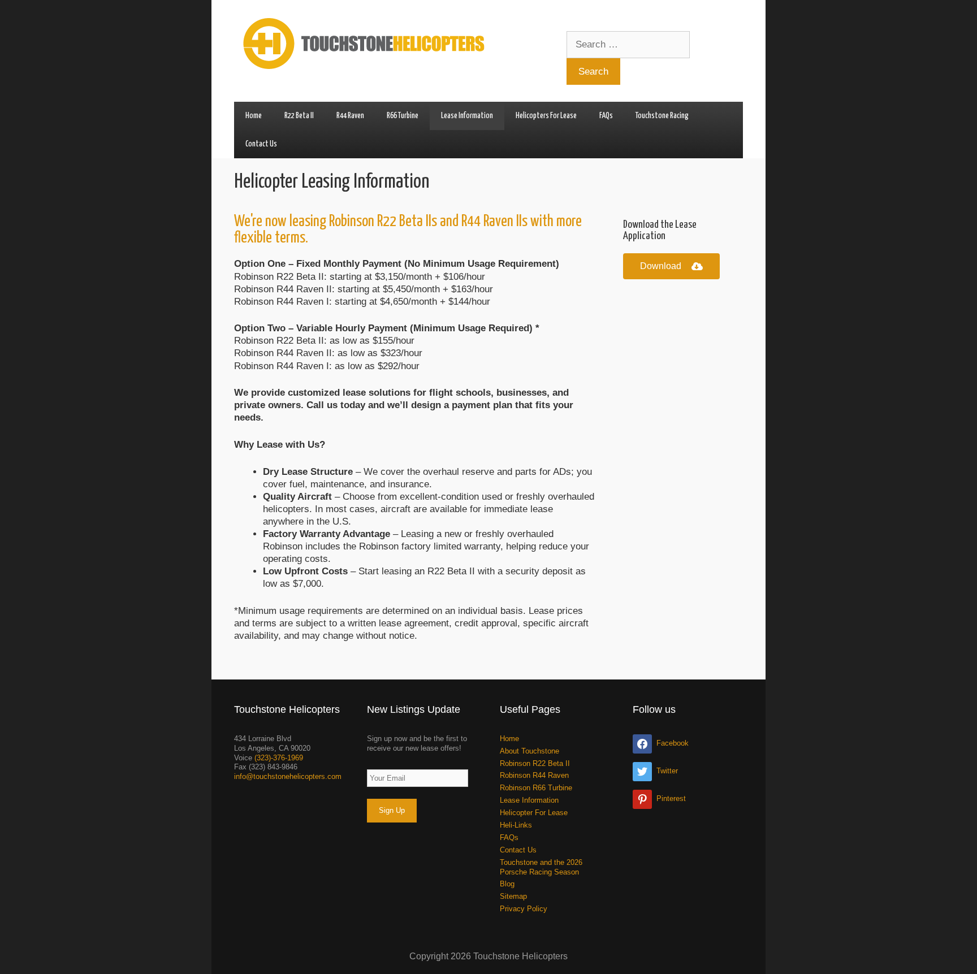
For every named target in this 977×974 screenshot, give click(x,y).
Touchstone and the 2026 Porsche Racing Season (541, 867)
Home (253, 116)
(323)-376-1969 (278, 758)
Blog (507, 884)
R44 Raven (350, 116)
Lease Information (467, 116)
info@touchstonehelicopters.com (287, 776)
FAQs (606, 116)
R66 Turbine (402, 116)
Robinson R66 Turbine (536, 787)
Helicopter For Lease (534, 812)
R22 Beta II (299, 116)
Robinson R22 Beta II (535, 763)
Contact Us (261, 144)
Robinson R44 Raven (534, 775)
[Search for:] (628, 44)
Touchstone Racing (662, 116)
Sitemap (513, 896)
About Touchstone (529, 751)
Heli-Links (516, 825)
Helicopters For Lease (546, 116)
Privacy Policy (523, 908)
